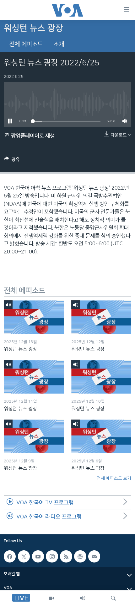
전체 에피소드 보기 (114, 478)
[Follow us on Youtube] (38, 556)
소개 (58, 44)
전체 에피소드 (26, 44)
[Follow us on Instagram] (52, 556)
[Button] (12, 161)
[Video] (51, 598)
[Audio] (82, 598)
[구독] (94, 556)
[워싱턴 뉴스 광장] (34, 317)
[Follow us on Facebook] (10, 556)
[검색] (113, 598)
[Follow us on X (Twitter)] (24, 556)
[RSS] (66, 556)
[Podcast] (80, 556)
